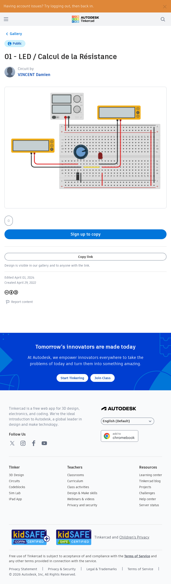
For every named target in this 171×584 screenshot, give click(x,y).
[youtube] (44, 443)
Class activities (78, 487)
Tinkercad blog (150, 481)
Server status (149, 505)
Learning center (150, 475)
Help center (147, 499)
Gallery (16, 33)
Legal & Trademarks (101, 569)
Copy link (85, 256)
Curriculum (75, 481)
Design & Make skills (82, 493)
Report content (22, 302)
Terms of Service (137, 556)
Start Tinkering (72, 378)
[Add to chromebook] (119, 435)
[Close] (164, 6)
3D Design (16, 475)
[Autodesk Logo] (119, 409)
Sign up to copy (86, 234)
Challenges (147, 493)
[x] (12, 443)
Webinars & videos (80, 499)
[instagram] (23, 443)
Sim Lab (14, 493)
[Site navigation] (6, 19)
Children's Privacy (134, 537)
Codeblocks (17, 487)
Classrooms (75, 475)
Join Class (102, 378)
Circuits (14, 481)
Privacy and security (82, 505)
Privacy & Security (62, 569)
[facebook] (33, 443)
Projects (145, 487)
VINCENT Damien (34, 74)
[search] (162, 19)
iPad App (15, 499)
